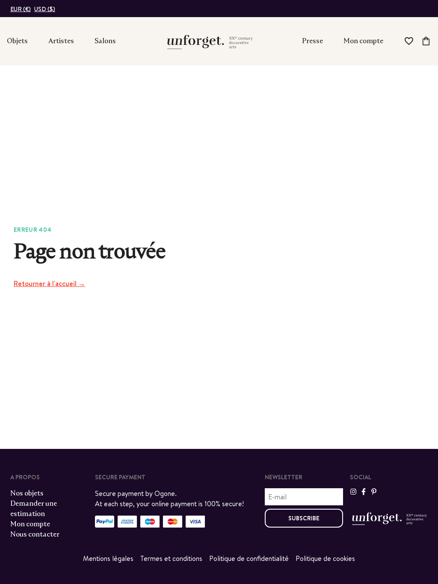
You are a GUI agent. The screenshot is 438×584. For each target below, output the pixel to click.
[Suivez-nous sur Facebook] (363, 491)
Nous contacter (34, 534)
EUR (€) (20, 9)
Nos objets (27, 493)
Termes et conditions (171, 558)
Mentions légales (108, 558)
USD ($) (44, 9)
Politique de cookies (325, 558)
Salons (105, 41)
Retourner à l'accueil (49, 283)
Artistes (61, 41)
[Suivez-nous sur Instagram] (353, 491)
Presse (312, 41)
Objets (17, 41)
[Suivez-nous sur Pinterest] (373, 491)
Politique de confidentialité (249, 558)
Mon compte (363, 41)
